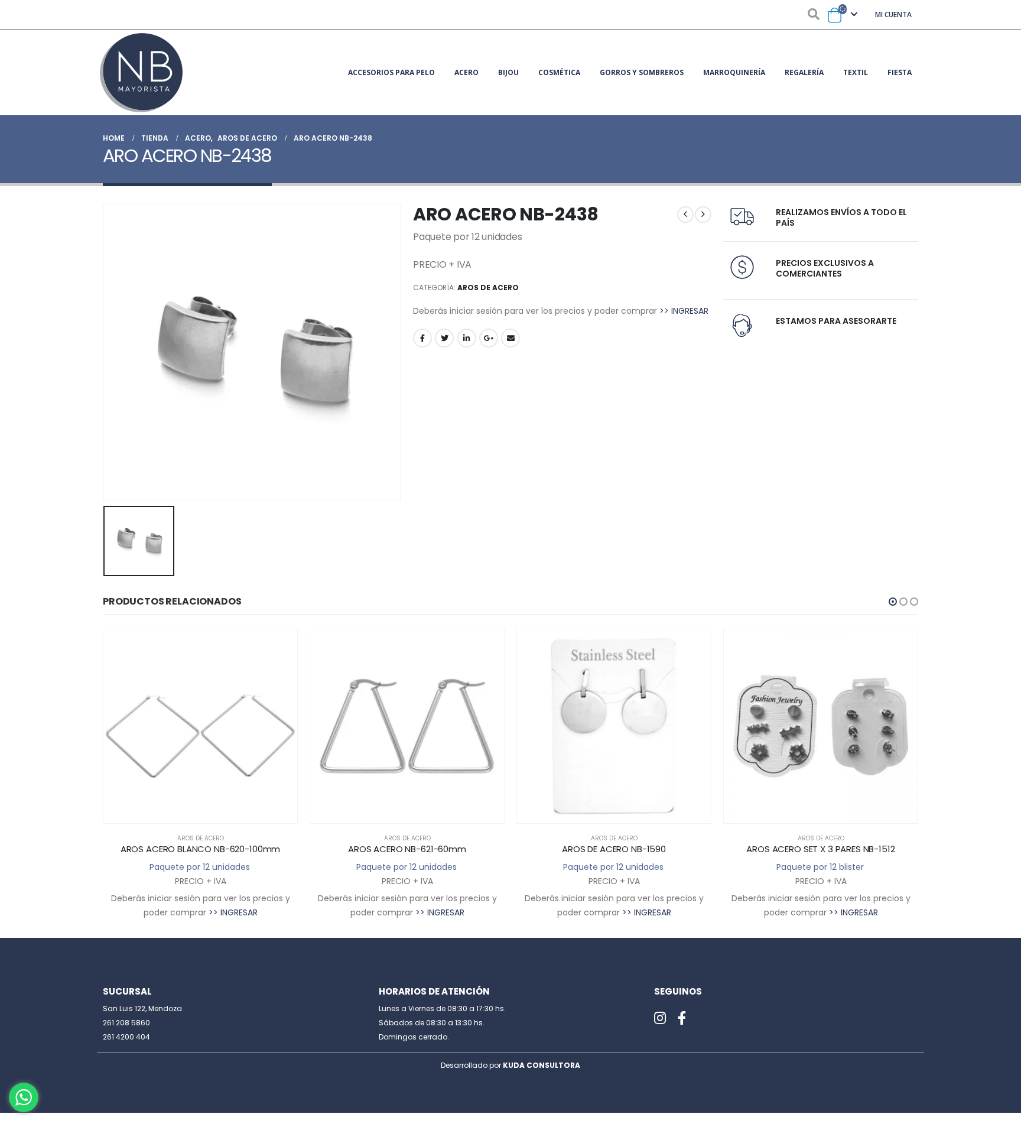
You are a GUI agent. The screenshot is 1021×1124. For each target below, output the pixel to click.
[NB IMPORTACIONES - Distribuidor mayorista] (141, 72)
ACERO (466, 72)
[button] (892, 602)
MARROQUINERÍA (734, 72)
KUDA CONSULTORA (541, 1065)
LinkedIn (466, 338)
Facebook (422, 338)
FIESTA (899, 72)
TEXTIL (855, 72)
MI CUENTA (893, 14)
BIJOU (508, 72)
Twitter (444, 338)
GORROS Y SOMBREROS (642, 72)
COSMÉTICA (559, 72)
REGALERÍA (804, 72)
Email (510, 338)
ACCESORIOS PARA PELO (391, 72)
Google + (488, 338)
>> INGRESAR (683, 311)
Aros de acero (488, 287)
